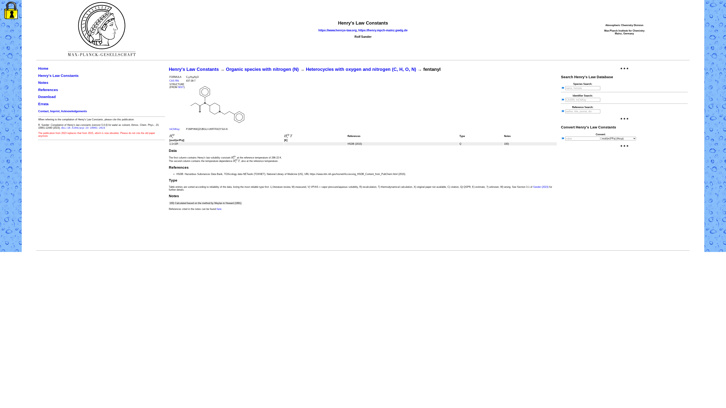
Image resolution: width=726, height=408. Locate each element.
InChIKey (174, 129)
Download (47, 97)
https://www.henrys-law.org (337, 30)
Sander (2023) (540, 186)
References (48, 90)
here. (219, 209)
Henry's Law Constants (58, 76)
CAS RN (174, 80)
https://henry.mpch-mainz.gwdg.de (383, 30)
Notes (43, 83)
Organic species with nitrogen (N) (262, 69)
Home (43, 68)
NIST (181, 87)
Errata (43, 104)
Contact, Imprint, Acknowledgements (62, 111)
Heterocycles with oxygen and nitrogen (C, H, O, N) (361, 69)
